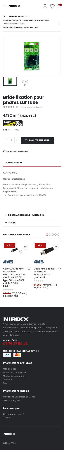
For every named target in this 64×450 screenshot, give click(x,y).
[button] (5, 6)
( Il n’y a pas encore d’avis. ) (29, 107)
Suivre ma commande (14, 372)
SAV (5, 383)
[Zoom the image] (16, 318)
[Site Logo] (14, 6)
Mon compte (9, 368)
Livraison (7, 379)
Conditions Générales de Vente (19, 396)
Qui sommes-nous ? (13, 414)
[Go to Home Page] (4, 16)
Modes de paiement (13, 376)
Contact (7, 417)
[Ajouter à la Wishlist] (29, 268)
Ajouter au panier (39, 140)
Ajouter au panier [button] (25, 247)
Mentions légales (11, 400)
